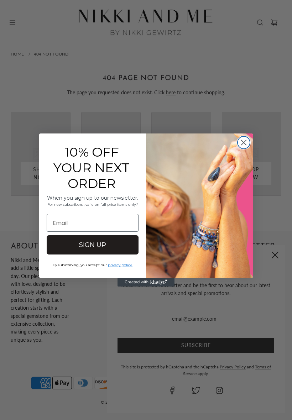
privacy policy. (120, 265)
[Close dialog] (244, 142)
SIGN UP (92, 245)
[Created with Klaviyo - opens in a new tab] (146, 282)
